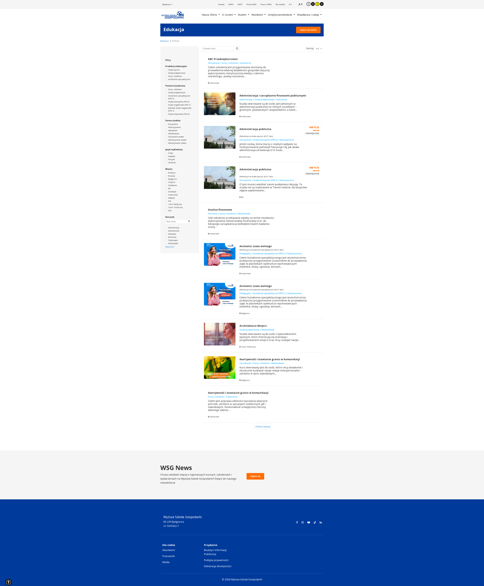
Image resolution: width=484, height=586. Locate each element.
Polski (170, 153)
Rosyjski (171, 159)
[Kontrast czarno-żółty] (322, 4)
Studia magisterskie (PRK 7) (179, 105)
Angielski (171, 156)
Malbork (171, 198)
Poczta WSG (251, 4)
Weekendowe (173, 133)
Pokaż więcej (262, 426)
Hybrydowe (172, 130)
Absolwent (168, 550)
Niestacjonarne (174, 127)
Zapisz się (255, 476)
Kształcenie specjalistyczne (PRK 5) (179, 97)
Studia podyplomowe (176, 73)
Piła (169, 201)
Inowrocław (173, 195)
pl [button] (289, 4)
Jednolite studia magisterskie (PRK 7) (179, 109)
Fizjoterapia (173, 240)
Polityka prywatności (216, 560)
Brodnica (171, 173)
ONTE (239, 4)
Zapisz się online (308, 29)
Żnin (170, 210)
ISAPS (230, 4)
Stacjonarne (173, 124)
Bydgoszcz (164, 41)
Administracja (173, 227)
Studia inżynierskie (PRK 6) (179, 114)
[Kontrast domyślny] (308, 4)
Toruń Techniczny (175, 207)
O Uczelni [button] (228, 14)
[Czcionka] (300, 4)
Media (166, 562)
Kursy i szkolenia (175, 76)
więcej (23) (169, 247)
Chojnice (171, 182)
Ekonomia (172, 237)
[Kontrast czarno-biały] (313, 4)
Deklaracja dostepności (217, 566)
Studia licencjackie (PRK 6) (178, 102)
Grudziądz (172, 191)
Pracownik (168, 556)
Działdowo (172, 185)
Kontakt (221, 4)
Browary (171, 176)
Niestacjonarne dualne (177, 140)
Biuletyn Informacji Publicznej (215, 552)
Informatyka (173, 243)
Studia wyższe (174, 70)
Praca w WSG (266, 4)
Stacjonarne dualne (176, 137)
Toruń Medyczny (175, 204)
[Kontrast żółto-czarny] (317, 4)
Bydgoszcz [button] (166, 4)
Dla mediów (280, 4)
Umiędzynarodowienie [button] (280, 14)
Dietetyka (172, 234)
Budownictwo (173, 231)
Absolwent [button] (257, 14)
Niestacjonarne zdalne (177, 143)
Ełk (169, 188)
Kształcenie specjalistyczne (179, 79)
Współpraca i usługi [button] (308, 14)
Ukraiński (172, 162)
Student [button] (242, 14)
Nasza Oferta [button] (210, 14)
